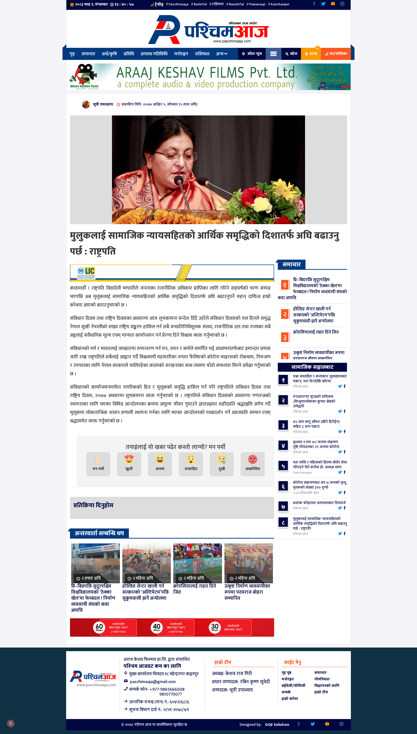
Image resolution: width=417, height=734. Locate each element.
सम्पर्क (286, 692)
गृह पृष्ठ (286, 673)
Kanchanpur (280, 4)
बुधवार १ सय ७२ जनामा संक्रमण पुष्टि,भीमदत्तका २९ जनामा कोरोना (316, 444)
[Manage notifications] (10, 723)
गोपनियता (322, 679)
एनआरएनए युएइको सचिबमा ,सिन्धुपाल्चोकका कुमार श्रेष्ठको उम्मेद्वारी (314, 401)
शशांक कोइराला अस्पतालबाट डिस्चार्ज (319, 503)
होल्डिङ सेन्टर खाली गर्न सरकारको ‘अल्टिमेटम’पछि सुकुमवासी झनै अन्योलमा (314, 315)
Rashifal (200, 4)
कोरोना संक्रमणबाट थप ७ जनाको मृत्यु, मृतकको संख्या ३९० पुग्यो (320, 485)
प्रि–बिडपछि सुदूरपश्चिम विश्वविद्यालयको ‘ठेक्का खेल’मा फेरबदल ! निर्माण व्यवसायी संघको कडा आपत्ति (312, 289)
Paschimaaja (178, 4)
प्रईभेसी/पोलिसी (294, 686)
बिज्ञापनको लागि (326, 686)
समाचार (88, 54)
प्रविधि (129, 54)
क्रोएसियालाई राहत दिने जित (316, 332)
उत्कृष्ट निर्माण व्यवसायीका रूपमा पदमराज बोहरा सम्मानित (318, 356)
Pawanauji (257, 4)
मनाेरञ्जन (181, 54)
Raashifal (236, 4)
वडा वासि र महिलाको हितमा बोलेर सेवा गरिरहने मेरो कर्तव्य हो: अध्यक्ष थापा (320, 464)
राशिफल (218, 4)
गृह (72, 54)
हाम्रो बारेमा (290, 699)
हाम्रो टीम (321, 692)
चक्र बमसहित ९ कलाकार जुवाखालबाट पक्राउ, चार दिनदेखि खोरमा (320, 379)
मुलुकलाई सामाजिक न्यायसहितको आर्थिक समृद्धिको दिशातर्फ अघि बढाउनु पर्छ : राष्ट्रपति (320, 524)
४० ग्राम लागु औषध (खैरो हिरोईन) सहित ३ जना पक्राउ (316, 424)
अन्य (219, 54)
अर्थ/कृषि (109, 54)
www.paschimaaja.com (96, 685)
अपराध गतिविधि (154, 54)
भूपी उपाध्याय (103, 104)
